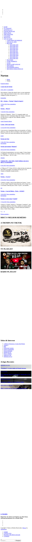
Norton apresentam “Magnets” (9, 146)
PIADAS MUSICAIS (9, 31)
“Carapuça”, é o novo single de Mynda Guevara (13, 368)
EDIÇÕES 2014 (14, 46)
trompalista (3, 98)
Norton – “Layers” (6, 176)
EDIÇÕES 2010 (14, 52)
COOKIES (6, 536)
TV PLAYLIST (7, 28)
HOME (5, 27)
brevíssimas (3, 143)
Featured (3, 83)
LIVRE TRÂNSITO (12, 61)
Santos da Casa (7, 355)
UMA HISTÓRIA (8, 34)
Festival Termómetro (9, 349)
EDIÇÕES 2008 (14, 55)
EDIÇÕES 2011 (14, 51)
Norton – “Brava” (5, 108)
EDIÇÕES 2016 (14, 57)
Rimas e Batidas (8, 353)
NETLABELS (10, 66)
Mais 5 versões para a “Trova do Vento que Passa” (14, 388)
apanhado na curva (5, 365)
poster (2, 136)
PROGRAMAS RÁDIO (13, 67)
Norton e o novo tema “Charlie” (9, 198)
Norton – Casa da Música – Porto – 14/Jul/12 (12, 191)
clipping (3, 158)
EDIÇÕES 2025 (14, 45)
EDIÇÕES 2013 (14, 48)
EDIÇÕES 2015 (14, 58)
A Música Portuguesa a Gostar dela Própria (14, 344)
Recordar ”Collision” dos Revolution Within (12, 382)
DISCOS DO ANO (12, 42)
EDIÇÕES (9, 43)
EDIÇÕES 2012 (14, 49)
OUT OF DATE (8, 39)
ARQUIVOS (7, 37)
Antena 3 (6, 345)
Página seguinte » (5, 214)
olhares (7, 83)
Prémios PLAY (7, 352)
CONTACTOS (7, 533)
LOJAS (8, 63)
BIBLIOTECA (7, 33)
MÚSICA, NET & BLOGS (13, 64)
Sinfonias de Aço (8, 356)
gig (1, 188)
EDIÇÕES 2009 (14, 54)
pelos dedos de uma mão (7, 385)
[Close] (1, 539)
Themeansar (4, 529)
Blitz (5, 346)
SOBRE (6, 532)
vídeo (2, 105)
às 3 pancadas (4, 371)
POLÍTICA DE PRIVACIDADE (12, 535)
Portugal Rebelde (8, 351)
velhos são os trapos (5, 379)
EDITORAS (10, 60)
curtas (2, 121)
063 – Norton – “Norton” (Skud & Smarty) (12, 101)
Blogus (24, 528)
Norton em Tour (5, 139)
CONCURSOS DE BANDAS (14, 40)
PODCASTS (7, 36)
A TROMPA (6, 2)
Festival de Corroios (9, 348)
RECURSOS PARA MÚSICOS (15, 69)
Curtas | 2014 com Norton (7, 124)
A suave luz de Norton (6, 86)
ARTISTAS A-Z (8, 30)
